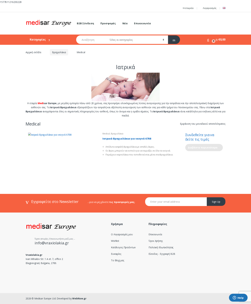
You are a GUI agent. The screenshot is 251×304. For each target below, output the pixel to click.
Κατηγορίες (38, 39)
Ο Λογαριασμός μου (122, 234)
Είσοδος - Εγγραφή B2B (162, 253)
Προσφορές (108, 23)
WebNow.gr (79, 298)
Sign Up (216, 201)
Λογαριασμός (209, 8)
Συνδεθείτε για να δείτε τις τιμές (199, 137)
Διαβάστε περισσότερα (203, 147)
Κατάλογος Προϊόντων (123, 247)
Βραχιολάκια (59, 52)
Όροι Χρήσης (156, 240)
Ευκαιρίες (116, 253)
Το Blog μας (117, 260)
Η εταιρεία (188, 8)
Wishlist (115, 240)
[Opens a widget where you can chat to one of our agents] (238, 298)
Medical (106, 133)
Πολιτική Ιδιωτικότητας (161, 247)
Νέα (125, 23)
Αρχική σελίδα (33, 52)
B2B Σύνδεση (85, 23)
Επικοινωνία (142, 23)
